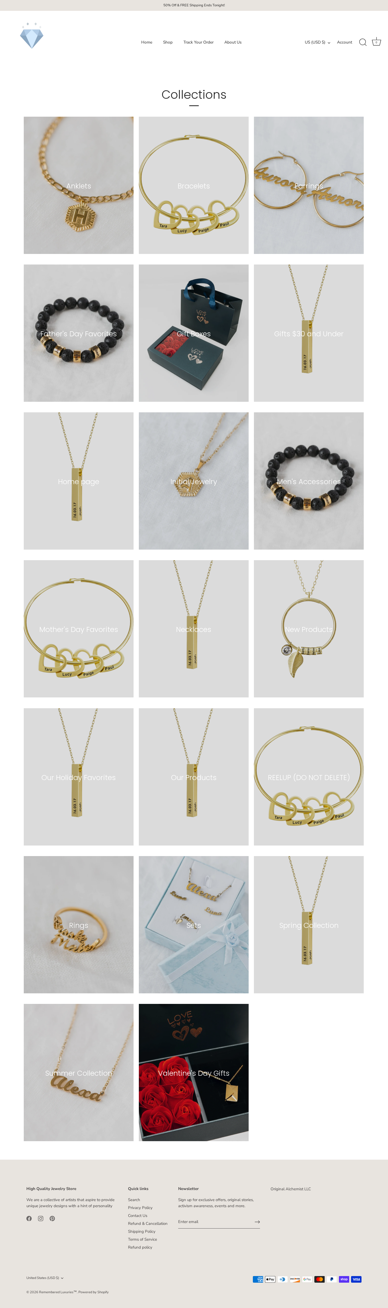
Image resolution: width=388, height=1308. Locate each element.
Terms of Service (142, 1239)
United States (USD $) (42, 1278)
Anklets (78, 186)
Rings (78, 925)
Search (134, 1199)
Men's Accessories (309, 482)
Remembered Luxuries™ (58, 1292)
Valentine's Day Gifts (194, 1073)
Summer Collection (78, 1073)
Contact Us (137, 1215)
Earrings (309, 186)
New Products (309, 629)
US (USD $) (315, 42)
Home (146, 42)
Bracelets (194, 186)
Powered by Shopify (93, 1292)
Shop (168, 42)
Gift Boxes (194, 333)
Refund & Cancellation (148, 1223)
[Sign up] (257, 1222)
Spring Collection (309, 925)
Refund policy (140, 1247)
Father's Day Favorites (78, 333)
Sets (193, 925)
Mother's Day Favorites (78, 629)
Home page (78, 482)
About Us (233, 42)
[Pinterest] (52, 1218)
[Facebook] (29, 1218)
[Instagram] (40, 1218)
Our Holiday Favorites (78, 777)
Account (344, 42)
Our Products (194, 777)
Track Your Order (198, 42)
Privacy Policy (140, 1207)
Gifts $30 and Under (309, 333)
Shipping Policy (141, 1231)
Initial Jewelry (194, 482)
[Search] (363, 42)
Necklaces (193, 629)
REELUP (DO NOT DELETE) (309, 777)
